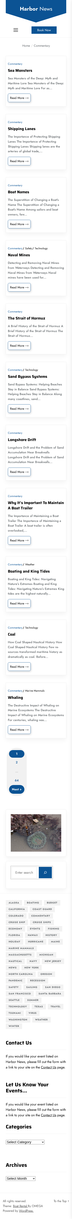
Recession (37, 980)
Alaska (14, 902)
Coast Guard (42, 909)
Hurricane (35, 941)
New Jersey (53, 961)
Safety (28, 248)
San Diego (52, 987)
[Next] (53, 833)
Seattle (14, 1000)
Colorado (16, 916)
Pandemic (15, 980)
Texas (39, 1006)
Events (35, 928)
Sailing (31, 987)
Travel (55, 1006)
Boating (33, 902)
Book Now (44, 30)
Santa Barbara (50, 993)
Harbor (36, 9)
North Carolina (21, 974)
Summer (33, 1000)
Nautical (15, 961)
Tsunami (15, 1013)
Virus (33, 1013)
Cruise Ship (17, 922)
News (13, 967)
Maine (55, 941)
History (51, 935)
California (17, 909)
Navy (33, 961)
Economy (15, 928)
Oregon (46, 974)
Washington (18, 1019)
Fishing (53, 928)
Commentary (15, 64)
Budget (52, 902)
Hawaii (33, 935)
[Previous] (18, 833)
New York (31, 967)
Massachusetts (20, 954)
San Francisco (20, 993)
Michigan (46, 954)
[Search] (45, 872)
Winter (14, 1026)
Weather (30, 564)
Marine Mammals (35, 691)
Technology (41, 248)
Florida (14, 935)
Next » (17, 789)
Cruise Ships (42, 922)
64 (17, 780)
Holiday (14, 941)
